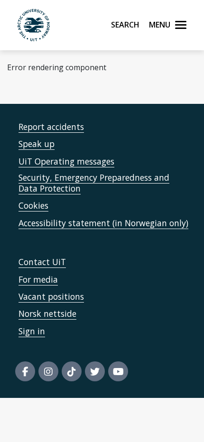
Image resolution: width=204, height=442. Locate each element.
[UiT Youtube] (118, 371)
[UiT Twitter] (95, 371)
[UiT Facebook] (25, 371)
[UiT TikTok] (72, 371)
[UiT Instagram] (48, 371)
